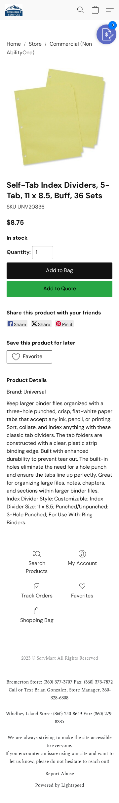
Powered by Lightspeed (59, 785)
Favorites (82, 595)
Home (14, 43)
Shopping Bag (37, 620)
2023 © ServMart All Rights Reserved (59, 658)
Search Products (37, 567)
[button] (14, 10)
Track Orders (37, 595)
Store (35, 43)
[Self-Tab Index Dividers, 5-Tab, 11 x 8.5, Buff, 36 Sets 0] (59, 117)
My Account (82, 563)
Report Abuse (59, 774)
